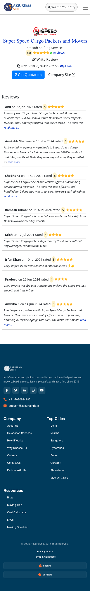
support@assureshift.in (24, 406)
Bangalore (56, 440)
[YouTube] (41, 390)
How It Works (15, 440)
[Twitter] (15, 390)
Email (68, 66)
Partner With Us (16, 470)
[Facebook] (6, 390)
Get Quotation (29, 74)
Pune (53, 455)
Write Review (47, 59)
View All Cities (59, 477)
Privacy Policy (45, 551)
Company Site (60, 74)
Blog (10, 497)
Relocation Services (19, 433)
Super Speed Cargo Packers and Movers (45, 40)
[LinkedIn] (24, 390)
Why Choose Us (17, 448)
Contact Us (14, 462)
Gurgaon (55, 462)
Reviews (57, 53)
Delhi (53, 425)
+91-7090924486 (19, 399)
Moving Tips (14, 505)
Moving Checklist (17, 527)
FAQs (10, 519)
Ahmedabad (58, 470)
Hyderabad (57, 448)
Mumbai (55, 433)
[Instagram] (33, 390)
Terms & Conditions (45, 556)
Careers (12, 455)
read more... (11, 127)
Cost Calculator (16, 512)
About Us (13, 425)
